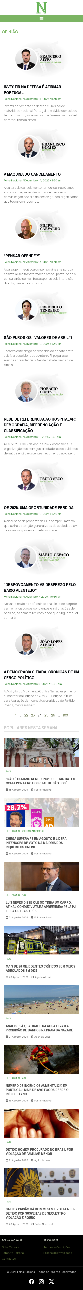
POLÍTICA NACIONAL (32, 831)
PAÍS (8, 771)
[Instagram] (41, 1281)
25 (46, 715)
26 (53, 715)
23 (33, 715)
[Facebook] (31, 1281)
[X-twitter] (51, 1281)
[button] (41, 18)
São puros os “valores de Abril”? (38, 337)
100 (65, 715)
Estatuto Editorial (13, 1253)
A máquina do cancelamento (32, 174)
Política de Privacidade (57, 1253)
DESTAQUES (13, 831)
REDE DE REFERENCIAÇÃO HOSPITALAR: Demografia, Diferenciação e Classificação (40, 425)
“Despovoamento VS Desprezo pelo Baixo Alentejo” (40, 587)
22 (26, 715)
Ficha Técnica (10, 1247)
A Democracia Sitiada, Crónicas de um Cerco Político (41, 675)
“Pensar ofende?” (22, 256)
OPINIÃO (10, 31)
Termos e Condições (56, 1247)
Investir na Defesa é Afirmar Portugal (32, 90)
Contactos (9, 1258)
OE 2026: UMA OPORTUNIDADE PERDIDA (39, 508)
